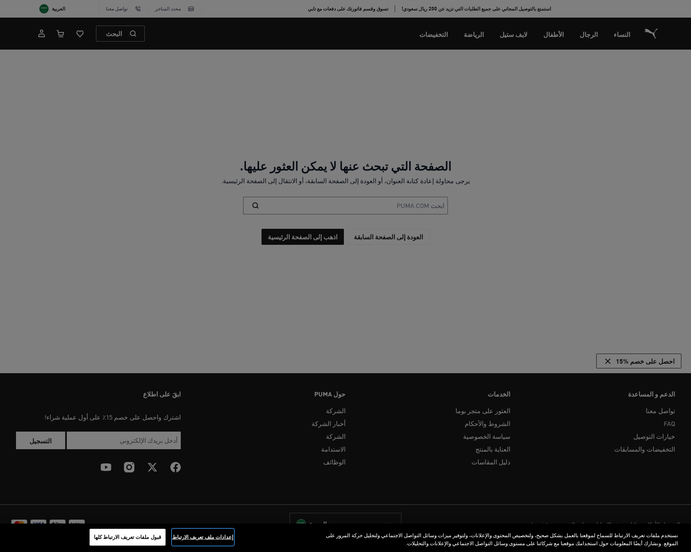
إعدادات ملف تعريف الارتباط (203, 537)
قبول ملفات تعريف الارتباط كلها (127, 537)
